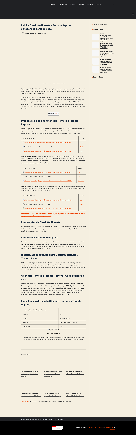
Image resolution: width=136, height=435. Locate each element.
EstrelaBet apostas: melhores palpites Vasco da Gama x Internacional (53, 374)
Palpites (27, 401)
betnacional (60, 419)
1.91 (81, 200)
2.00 (81, 147)
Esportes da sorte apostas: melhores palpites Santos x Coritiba (29, 374)
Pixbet (39, 419)
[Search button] (113, 4)
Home (22, 401)
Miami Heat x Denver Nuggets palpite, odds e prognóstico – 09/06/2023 (106, 46)
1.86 (81, 151)
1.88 (79, 172)
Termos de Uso (109, 427)
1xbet (50, 419)
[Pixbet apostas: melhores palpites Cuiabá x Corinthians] (76, 363)
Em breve (81, 181)
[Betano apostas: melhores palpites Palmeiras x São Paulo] (31, 385)
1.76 (81, 208)
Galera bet (28, 419)
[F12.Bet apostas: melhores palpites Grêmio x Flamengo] (54, 385)
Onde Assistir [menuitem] (63, 4)
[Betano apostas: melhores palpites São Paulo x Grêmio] (76, 385)
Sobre (88, 427)
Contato (112, 429)
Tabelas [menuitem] (81, 4)
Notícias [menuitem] (52, 4)
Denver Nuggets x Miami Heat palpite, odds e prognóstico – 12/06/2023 (106, 38)
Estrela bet (45, 419)
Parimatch (34, 419)
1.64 (81, 204)
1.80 (81, 142)
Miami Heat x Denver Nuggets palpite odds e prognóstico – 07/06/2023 (107, 54)
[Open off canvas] (133, 14)
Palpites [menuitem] (72, 4)
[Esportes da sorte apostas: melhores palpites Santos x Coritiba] (31, 363)
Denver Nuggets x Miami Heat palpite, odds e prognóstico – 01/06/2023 (106, 70)
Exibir (56, 113)
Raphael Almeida (53, 333)
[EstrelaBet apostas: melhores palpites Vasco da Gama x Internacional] (54, 363)
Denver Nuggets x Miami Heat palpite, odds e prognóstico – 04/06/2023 (106, 62)
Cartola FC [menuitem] (89, 4)
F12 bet (54, 419)
